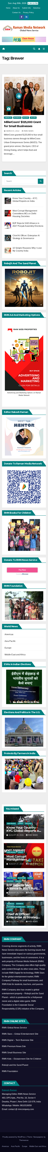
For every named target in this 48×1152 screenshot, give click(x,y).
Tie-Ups (33, 117)
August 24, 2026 (16, 922)
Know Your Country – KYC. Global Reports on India (23, 831)
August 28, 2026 (16, 835)
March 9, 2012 (13, 131)
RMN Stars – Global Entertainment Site (20, 1034)
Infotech (30, 907)
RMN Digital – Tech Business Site (17, 1040)
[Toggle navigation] (44, 49)
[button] (34, 49)
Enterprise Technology (16, 907)
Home (8, 8)
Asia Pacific (10, 641)
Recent (25, 117)
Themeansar (23, 1140)
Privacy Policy (28, 12)
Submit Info (26, 8)
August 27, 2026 (16, 864)
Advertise (36, 8)
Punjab (18, 881)
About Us (16, 8)
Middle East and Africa (15, 655)
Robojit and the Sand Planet (15, 1065)
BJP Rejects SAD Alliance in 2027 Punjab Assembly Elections (23, 888)
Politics (28, 823)
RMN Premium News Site (14, 1046)
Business (17, 117)
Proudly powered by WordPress (14, 1137)
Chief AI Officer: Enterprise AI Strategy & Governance (22, 917)
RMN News (29, 131)
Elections (21, 878)
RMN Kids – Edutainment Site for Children (21, 1059)
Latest (20, 823)
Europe (8, 648)
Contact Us (16, 12)
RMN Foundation (10, 1071)
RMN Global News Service (14, 1028)
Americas (8, 117)
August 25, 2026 (16, 893)
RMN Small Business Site (14, 1052)
